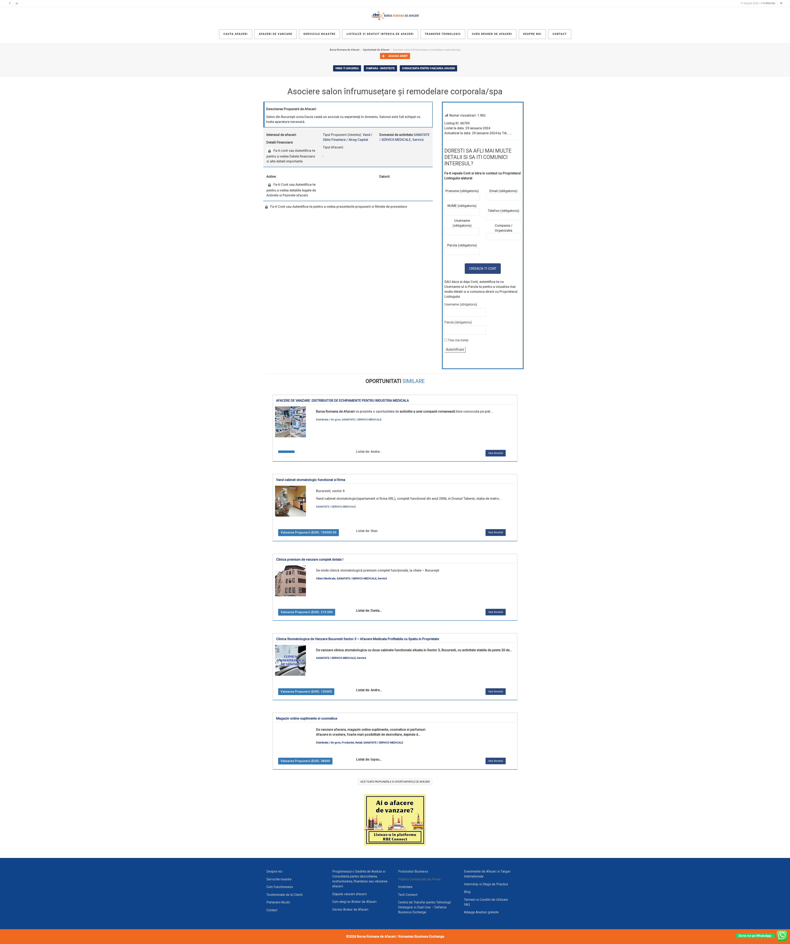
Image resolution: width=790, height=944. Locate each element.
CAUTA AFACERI (235, 34)
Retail (358, 742)
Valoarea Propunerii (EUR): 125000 (306, 691)
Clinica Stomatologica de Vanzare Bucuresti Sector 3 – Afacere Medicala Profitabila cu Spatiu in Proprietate (357, 639)
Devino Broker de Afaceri (350, 909)
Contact (271, 910)
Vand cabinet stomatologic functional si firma (310, 480)
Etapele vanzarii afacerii (349, 894)
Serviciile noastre (279, 879)
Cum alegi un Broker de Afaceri (354, 902)
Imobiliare (405, 887)
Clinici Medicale (326, 578)
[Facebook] (9, 3)
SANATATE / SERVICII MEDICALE (361, 419)
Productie (348, 742)
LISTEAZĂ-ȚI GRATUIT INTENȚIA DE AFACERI (380, 34)
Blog (467, 892)
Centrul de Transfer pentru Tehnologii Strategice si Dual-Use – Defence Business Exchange (424, 907)
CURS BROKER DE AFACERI (492, 34)
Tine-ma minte (457, 340)
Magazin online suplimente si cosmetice (306, 718)
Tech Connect (407, 895)
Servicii (418, 140)
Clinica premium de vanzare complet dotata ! (309, 559)
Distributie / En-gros (328, 419)
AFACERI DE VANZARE (275, 34)
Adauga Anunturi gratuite (481, 912)
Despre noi (274, 871)
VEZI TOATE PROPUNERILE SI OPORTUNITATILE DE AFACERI (395, 781)
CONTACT (560, 34)
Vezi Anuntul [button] (495, 453)
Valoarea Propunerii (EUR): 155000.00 (308, 532)
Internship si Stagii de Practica (486, 884)
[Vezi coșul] (781, 3)
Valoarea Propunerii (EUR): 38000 (305, 761)
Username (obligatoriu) (460, 304)
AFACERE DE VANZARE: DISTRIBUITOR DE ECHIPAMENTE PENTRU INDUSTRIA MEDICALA (342, 401)
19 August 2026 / (758, 3)
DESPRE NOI (532, 34)
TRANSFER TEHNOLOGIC (443, 34)
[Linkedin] (16, 3)
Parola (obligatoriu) (458, 322)
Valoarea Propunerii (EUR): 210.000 (307, 612)
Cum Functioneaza (279, 887)
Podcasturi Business (413, 871)
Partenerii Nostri (278, 902)
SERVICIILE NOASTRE (319, 34)
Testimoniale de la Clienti (284, 895)
